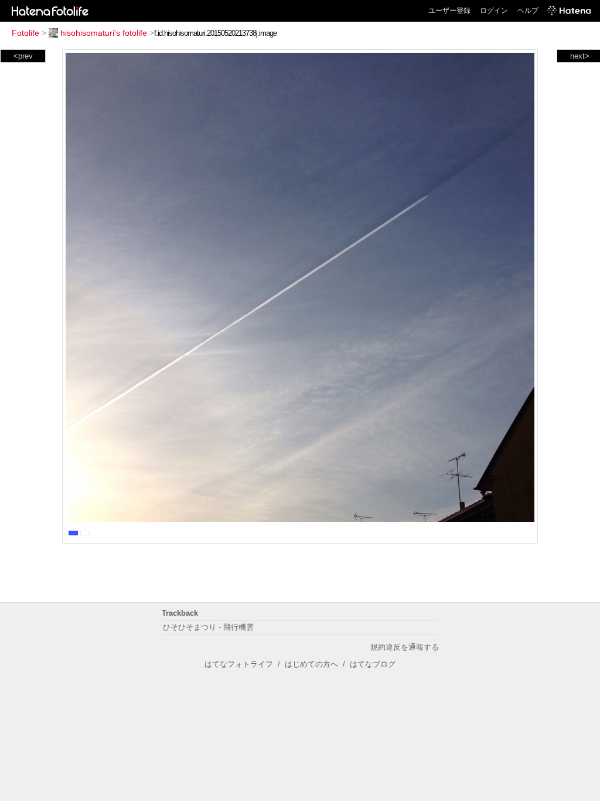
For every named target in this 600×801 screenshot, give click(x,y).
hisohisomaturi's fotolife (103, 33)
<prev (23, 56)
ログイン (494, 10)
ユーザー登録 (449, 10)
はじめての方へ (311, 664)
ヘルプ (527, 10)
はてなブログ (373, 664)
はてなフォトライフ (238, 664)
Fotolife (25, 33)
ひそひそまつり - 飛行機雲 (208, 627)
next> (579, 56)
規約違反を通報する (404, 647)
